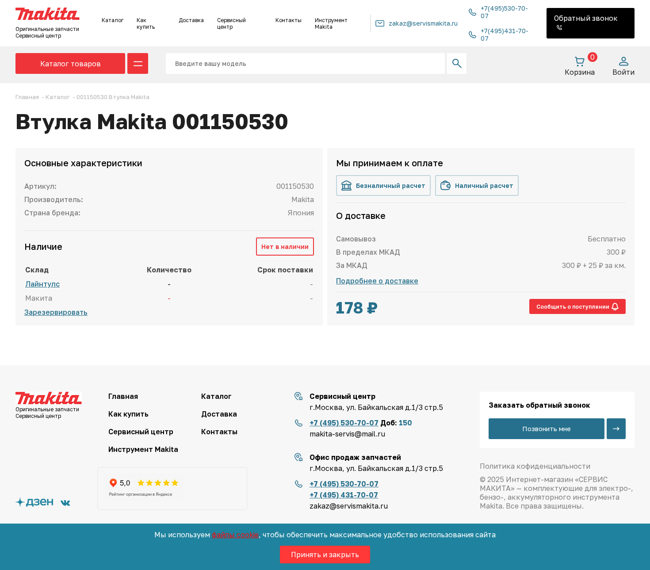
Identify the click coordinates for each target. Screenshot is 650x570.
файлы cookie (235, 534)
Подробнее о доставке (377, 280)
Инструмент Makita (331, 23)
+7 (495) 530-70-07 (344, 422)
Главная (123, 396)
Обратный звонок (586, 18)
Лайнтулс (42, 283)
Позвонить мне (546, 428)
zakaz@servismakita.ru (423, 23)
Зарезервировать (56, 312)
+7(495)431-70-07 (504, 34)
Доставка (191, 20)
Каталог (112, 20)
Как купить (146, 23)
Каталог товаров (70, 63)
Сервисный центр (231, 23)
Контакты (288, 20)
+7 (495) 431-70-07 (344, 494)
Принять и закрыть (325, 554)
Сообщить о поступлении (572, 306)
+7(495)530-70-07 (504, 11)
